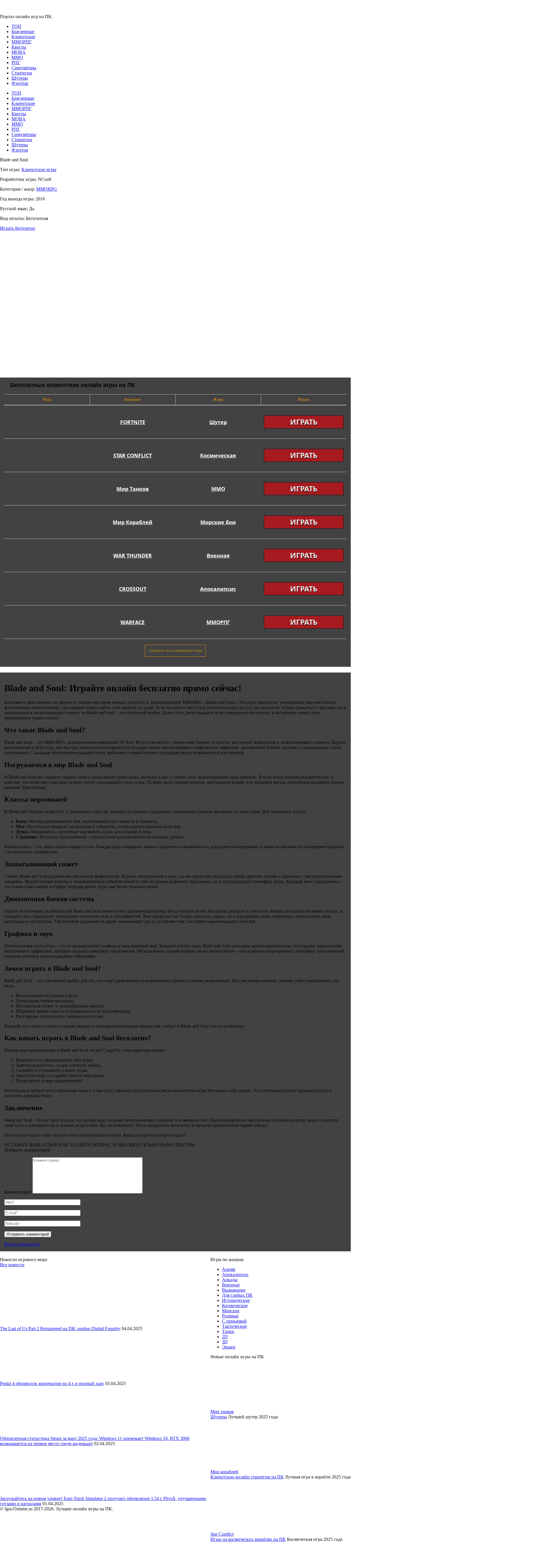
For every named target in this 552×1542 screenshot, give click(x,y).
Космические (235, 1305)
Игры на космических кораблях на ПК (248, 1539)
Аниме (228, 1269)
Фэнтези (20, 83)
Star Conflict (221, 1534)
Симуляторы (24, 67)
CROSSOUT (132, 588)
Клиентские (23, 36)
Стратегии (22, 72)
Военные (231, 1284)
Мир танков (222, 1411)
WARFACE (132, 622)
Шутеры (20, 78)
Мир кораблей (224, 1471)
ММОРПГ (22, 41)
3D (225, 1341)
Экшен (228, 1346)
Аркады (229, 1279)
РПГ (16, 62)
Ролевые (230, 1315)
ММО (17, 57)
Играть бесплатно (17, 228)
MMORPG (46, 189)
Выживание (234, 1290)
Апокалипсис (235, 1274)
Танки (228, 1331)
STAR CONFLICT (132, 455)
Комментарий (17, 1191)
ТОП (16, 26)
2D (225, 1336)
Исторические (236, 1300)
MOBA (19, 52)
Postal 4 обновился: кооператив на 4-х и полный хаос (52, 1383)
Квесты (19, 47)
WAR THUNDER (132, 555)
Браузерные (23, 31)
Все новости (12, 1264)
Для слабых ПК (237, 1295)
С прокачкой (234, 1321)
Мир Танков (132, 488)
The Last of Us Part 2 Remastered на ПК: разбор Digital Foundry (60, 1328)
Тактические (234, 1326)
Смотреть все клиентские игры (175, 650)
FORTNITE (132, 422)
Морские (230, 1310)
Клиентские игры (39, 169)
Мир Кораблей (132, 522)
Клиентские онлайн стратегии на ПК (247, 1476)
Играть (303, 422)
